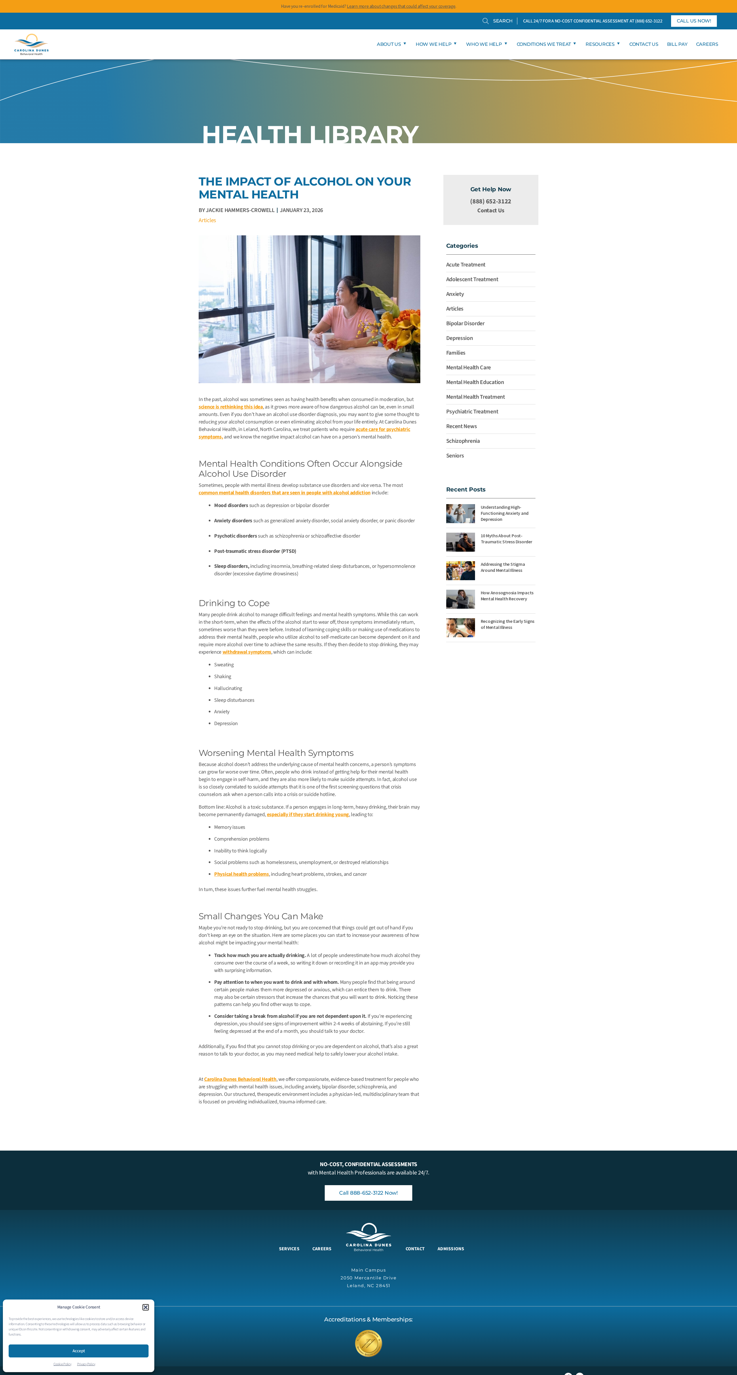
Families (456, 353)
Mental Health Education (475, 382)
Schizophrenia (463, 441)
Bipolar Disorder (465, 323)
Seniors (455, 456)
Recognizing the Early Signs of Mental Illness (508, 624)
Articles (207, 220)
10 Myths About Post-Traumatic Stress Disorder (506, 538)
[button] (146, 1307)
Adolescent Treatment (472, 279)
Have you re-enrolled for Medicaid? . (368, 6)
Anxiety (455, 294)
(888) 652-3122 (648, 21)
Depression (459, 338)
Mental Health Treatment (475, 397)
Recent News (461, 426)
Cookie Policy (62, 1364)
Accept (79, 1351)
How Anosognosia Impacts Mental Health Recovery (507, 596)
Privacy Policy (86, 1364)
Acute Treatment (466, 265)
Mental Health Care (468, 368)
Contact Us (490, 211)
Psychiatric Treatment (472, 412)
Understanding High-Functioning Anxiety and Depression (505, 513)
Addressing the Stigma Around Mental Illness (503, 567)
